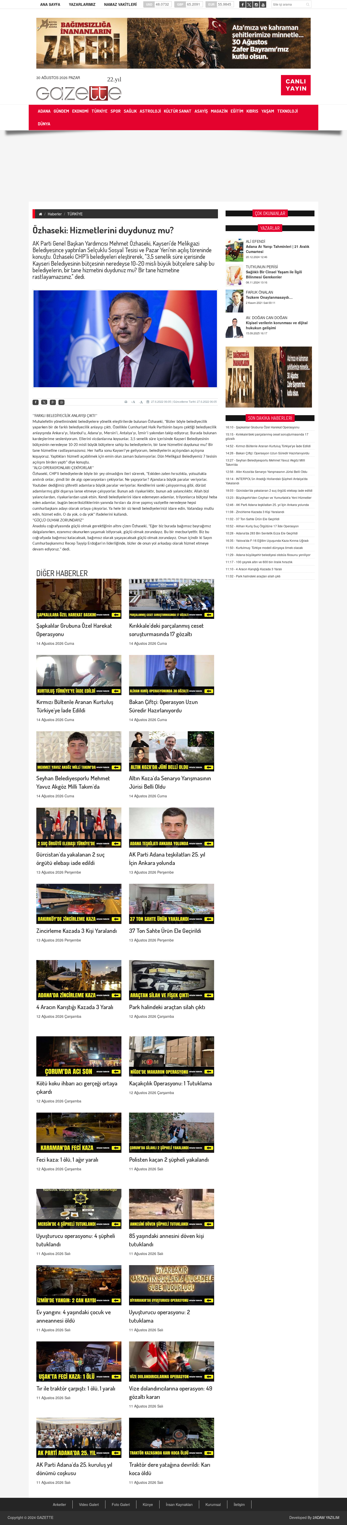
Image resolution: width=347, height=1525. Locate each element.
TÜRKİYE (75, 213)
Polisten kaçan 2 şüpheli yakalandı (169, 1159)
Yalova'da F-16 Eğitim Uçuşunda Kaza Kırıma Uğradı (267, 540)
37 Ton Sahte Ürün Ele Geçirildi (165, 930)
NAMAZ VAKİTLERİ (120, 4)
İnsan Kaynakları (179, 1504)
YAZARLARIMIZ (82, 4)
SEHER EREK (257, 317)
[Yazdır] (127, 402)
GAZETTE (45, 1517)
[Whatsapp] (61, 402)
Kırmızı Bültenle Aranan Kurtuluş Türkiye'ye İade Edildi (268, 446)
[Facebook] (36, 402)
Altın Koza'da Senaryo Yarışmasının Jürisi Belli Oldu (266, 471)
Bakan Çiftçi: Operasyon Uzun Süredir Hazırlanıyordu (267, 453)
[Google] (53, 402)
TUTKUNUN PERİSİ (262, 241)
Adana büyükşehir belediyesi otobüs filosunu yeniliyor (268, 554)
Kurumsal (213, 1504)
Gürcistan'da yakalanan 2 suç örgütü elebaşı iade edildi (269, 490)
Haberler (55, 213)
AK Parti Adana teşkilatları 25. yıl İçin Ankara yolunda (267, 504)
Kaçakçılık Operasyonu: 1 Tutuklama (170, 1083)
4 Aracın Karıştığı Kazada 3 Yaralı (74, 1006)
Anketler (59, 1504)
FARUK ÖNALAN (259, 266)
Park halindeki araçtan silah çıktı (167, 1006)
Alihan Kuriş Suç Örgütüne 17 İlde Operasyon (262, 526)
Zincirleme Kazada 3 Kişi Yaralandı (76, 930)
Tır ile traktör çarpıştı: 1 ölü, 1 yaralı (75, 1388)
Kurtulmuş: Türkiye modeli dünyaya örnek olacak (264, 547)
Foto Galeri (121, 1504)
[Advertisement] (173, 166)
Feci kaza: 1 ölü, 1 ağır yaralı (67, 1159)
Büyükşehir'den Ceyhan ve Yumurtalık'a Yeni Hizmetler (268, 497)
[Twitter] (44, 402)
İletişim (239, 1504)
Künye (148, 1504)
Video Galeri (89, 1504)
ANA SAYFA (50, 4)
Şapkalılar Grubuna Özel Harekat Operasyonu (262, 427)
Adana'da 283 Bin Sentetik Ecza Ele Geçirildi (262, 533)
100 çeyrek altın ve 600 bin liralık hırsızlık (259, 562)
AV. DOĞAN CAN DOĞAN (266, 292)
